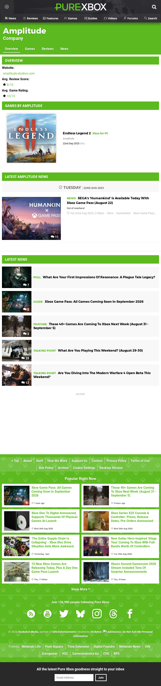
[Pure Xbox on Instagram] (97, 614)
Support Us (79, 461)
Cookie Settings (84, 468)
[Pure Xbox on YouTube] (47, 614)
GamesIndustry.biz (85, 653)
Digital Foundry (104, 646)
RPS (117, 653)
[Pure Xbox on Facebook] (130, 614)
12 (27, 383)
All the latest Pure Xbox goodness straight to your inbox (80, 669)
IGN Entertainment (64, 632)
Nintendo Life (31, 646)
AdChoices (114, 632)
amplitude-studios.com (19, 73)
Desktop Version (111, 468)
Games (30, 49)
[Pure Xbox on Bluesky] (80, 614)
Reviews (48, 49)
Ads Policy (46, 468)
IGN (147, 646)
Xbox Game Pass (143, 213)
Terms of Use (140, 461)
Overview (11, 49)
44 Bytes (96, 632)
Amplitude (24, 31)
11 (56, 237)
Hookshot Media (28, 632)
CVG (106, 653)
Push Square (54, 646)
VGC (65, 653)
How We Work (57, 461)
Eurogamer (50, 653)
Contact (97, 461)
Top (16, 461)
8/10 (10, 85)
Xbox (110, 213)
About (27, 461)
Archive (63, 468)
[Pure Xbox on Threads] (113, 614)
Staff (39, 461)
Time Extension (78, 646)
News (64, 49)
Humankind (123, 213)
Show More (79, 589)
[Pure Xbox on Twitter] (64, 614)
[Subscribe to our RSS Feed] (31, 614)
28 (27, 358)
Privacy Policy (116, 461)
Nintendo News (130, 646)
